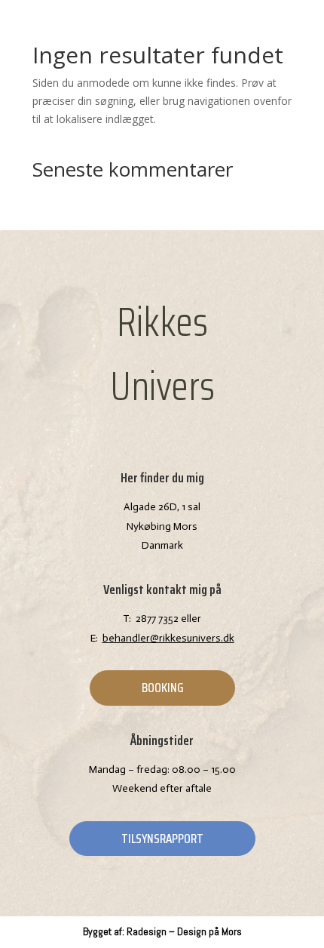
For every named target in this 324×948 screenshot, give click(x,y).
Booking (162, 687)
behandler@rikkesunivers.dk (168, 638)
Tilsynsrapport (162, 838)
